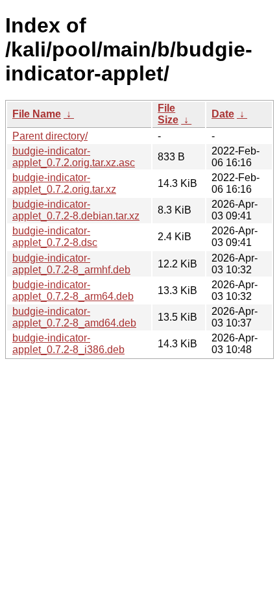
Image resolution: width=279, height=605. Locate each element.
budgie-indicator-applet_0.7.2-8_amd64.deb (74, 317)
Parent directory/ (50, 136)
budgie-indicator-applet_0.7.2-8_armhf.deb (71, 264)
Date (223, 113)
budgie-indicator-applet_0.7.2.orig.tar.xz (64, 183)
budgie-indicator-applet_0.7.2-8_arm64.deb (73, 290)
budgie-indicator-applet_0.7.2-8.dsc (54, 236)
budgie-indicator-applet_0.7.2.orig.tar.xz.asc (73, 156)
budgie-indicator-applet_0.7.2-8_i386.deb (68, 343)
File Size (168, 114)
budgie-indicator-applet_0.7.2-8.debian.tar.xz (76, 210)
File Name (36, 113)
